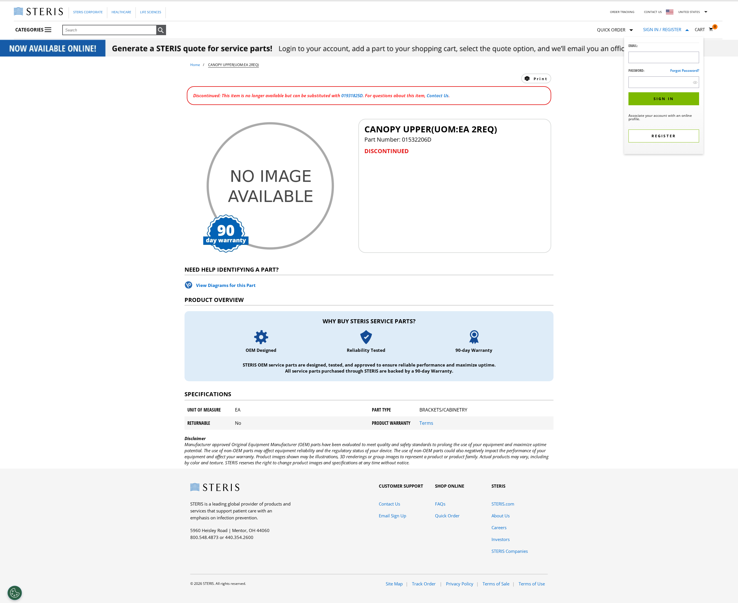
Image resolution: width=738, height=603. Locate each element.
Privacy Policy (459, 584)
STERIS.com (503, 504)
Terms (426, 423)
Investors (501, 539)
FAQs (440, 504)
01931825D (352, 95)
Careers (499, 527)
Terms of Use (532, 584)
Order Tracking (622, 12)
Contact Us (653, 12)
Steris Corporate (88, 12)
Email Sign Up (392, 516)
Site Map (394, 584)
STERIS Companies (510, 551)
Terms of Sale (496, 584)
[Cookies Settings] (14, 593)
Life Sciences (150, 12)
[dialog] (663, 96)
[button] (161, 30)
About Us (501, 516)
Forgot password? (684, 70)
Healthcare (121, 12)
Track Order (424, 584)
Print (540, 78)
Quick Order (447, 516)
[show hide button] (695, 82)
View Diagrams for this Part (226, 285)
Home (195, 64)
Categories (30, 30)
